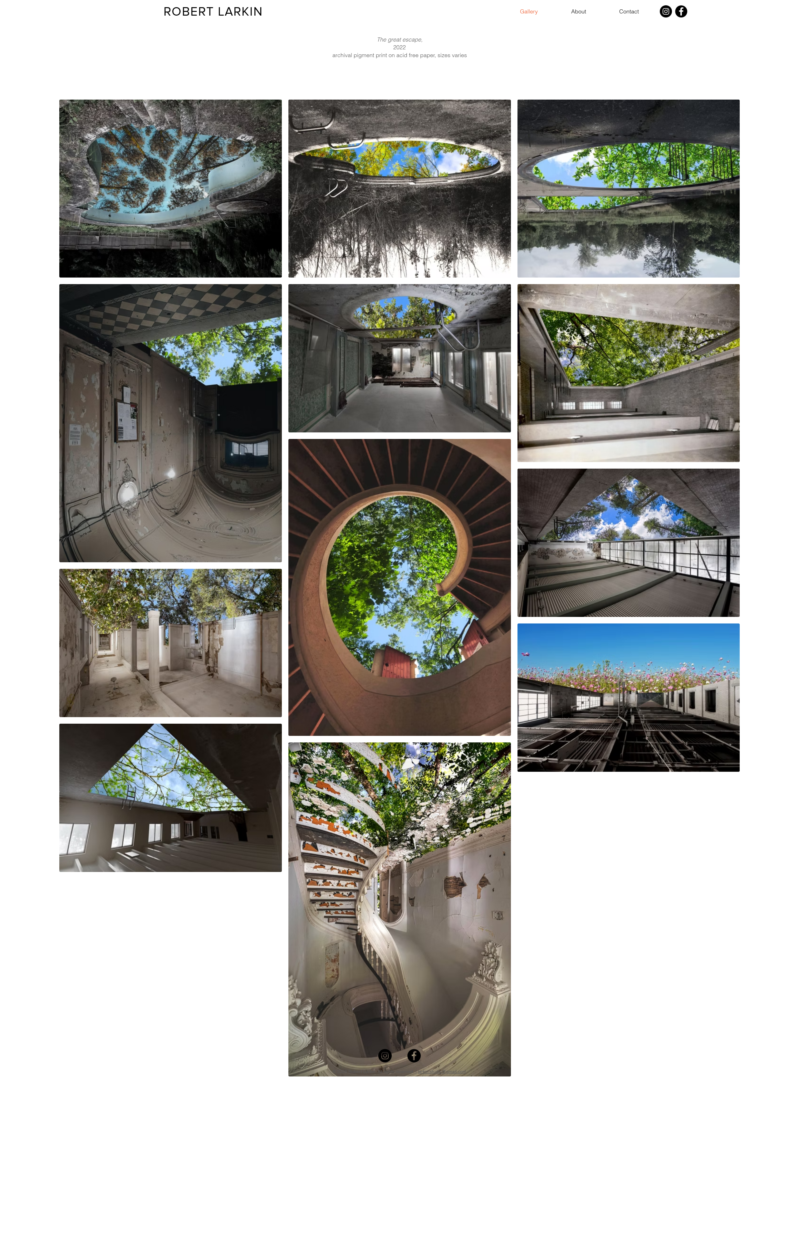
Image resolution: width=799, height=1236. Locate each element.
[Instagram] (666, 11)
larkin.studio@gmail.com (442, 1071)
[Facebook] (681, 11)
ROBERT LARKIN (213, 11)
